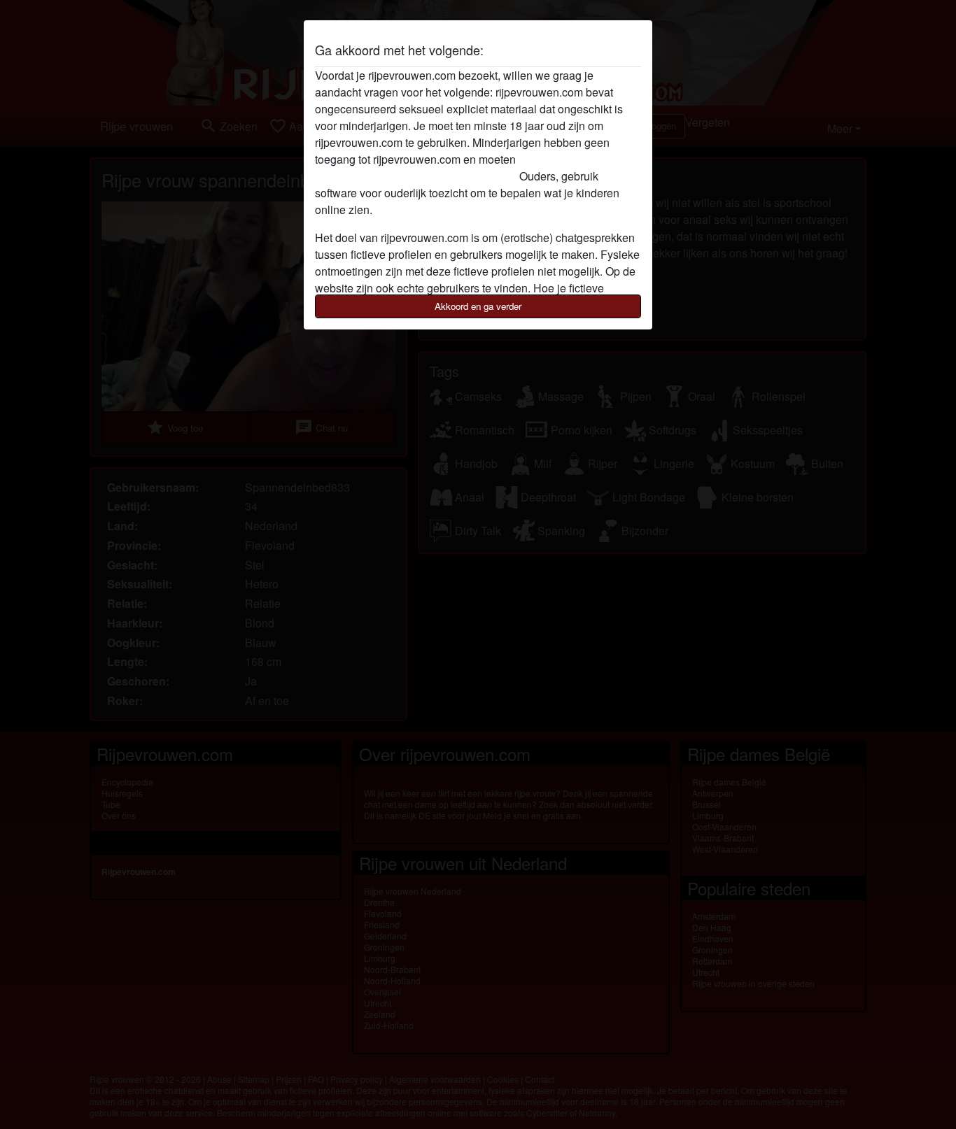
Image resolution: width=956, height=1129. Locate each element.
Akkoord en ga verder (478, 306)
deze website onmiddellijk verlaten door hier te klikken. (449, 167)
